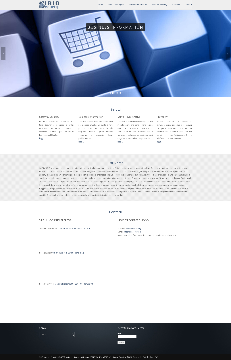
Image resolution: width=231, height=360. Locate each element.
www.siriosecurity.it (134, 228)
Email (120, 333)
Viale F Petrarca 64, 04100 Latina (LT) (76, 228)
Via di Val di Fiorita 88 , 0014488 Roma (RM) (74, 284)
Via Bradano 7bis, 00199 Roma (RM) (68, 253)
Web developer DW (150, 357)
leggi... (42, 138)
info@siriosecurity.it (132, 232)
